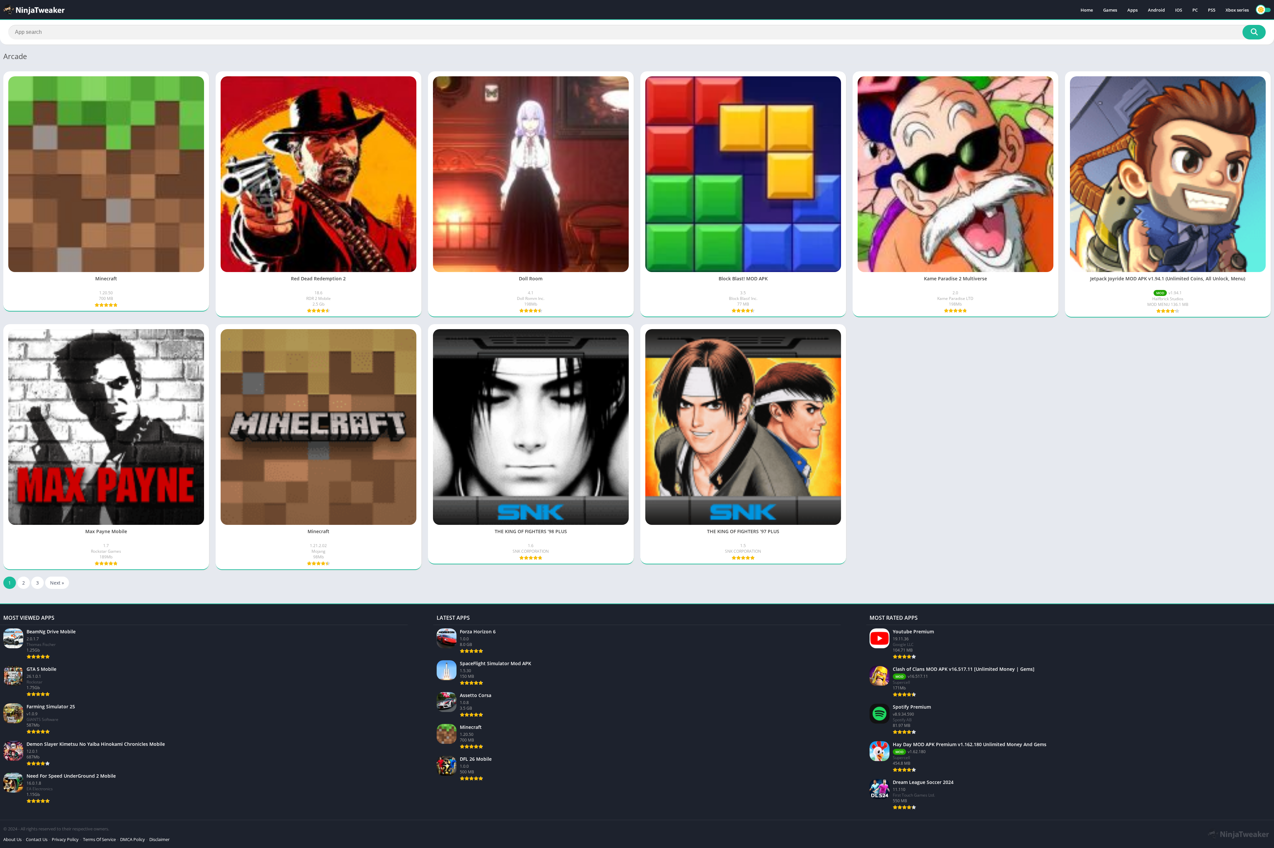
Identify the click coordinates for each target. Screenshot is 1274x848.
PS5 (1211, 10)
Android (1156, 10)
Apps (1132, 10)
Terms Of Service (99, 839)
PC (1195, 10)
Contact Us (36, 839)
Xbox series (1237, 10)
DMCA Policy (132, 839)
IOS (1178, 10)
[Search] (1254, 32)
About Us (12, 839)
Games (1110, 10)
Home (1087, 10)
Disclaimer (159, 839)
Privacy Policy (65, 839)
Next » (57, 583)
